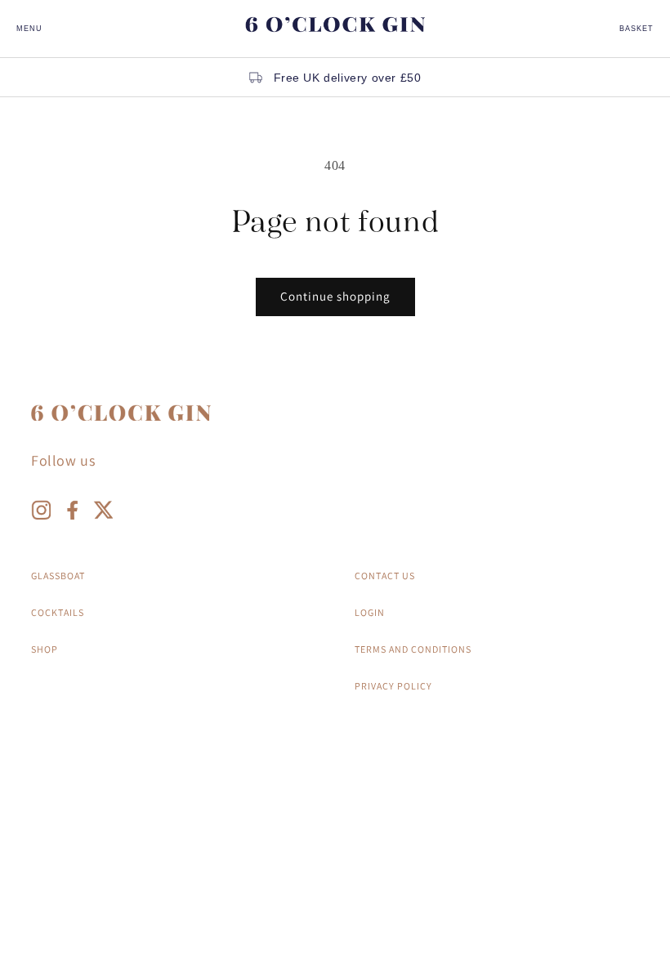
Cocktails (57, 612)
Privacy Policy (393, 686)
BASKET (636, 29)
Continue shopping (335, 296)
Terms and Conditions (413, 649)
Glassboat (58, 575)
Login (370, 612)
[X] (103, 514)
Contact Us (385, 575)
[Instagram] (41, 514)
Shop (44, 649)
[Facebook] (72, 514)
